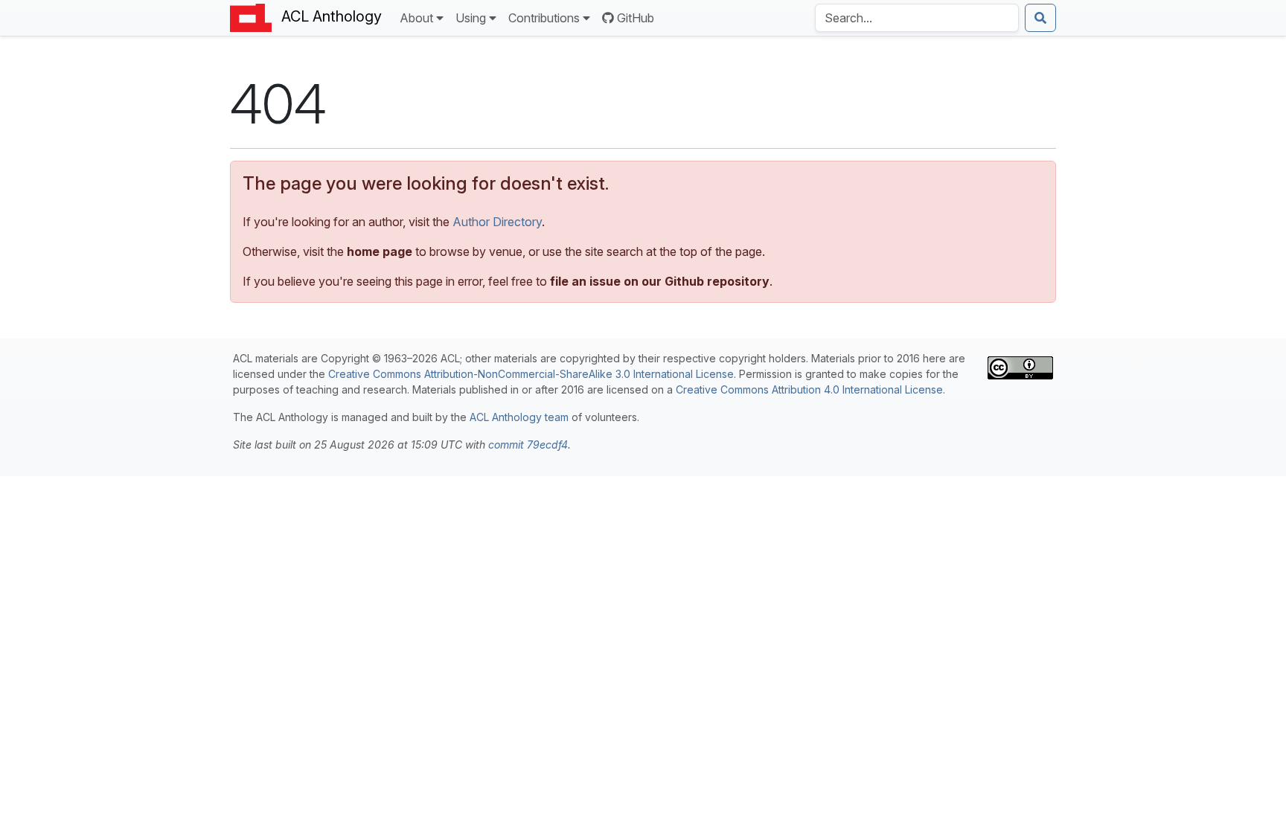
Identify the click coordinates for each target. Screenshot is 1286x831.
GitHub (635, 17)
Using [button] (470, 17)
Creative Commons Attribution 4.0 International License (809, 389)
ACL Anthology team (519, 417)
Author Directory (497, 221)
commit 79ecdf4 (528, 444)
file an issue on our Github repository (660, 281)
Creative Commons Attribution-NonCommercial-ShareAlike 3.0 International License (531, 374)
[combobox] (917, 18)
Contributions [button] (544, 17)
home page (379, 251)
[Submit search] (1040, 18)
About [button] (416, 17)
